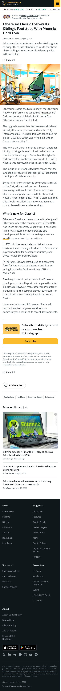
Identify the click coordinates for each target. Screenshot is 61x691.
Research (6, 581)
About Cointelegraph (12, 614)
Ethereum (7, 527)
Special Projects (9, 586)
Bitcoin (5, 522)
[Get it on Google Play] (28, 648)
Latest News (8, 39)
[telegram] (15, 655)
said (32, 176)
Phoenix (45, 112)
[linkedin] (9, 655)
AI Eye (35, 537)
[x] (4, 655)
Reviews (37, 556)
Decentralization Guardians (40, 583)
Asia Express (39, 532)
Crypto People (39, 522)
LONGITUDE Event (41, 595)
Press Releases (9, 576)
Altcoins (6, 532)
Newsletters (8, 620)
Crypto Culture (40, 543)
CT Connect (38, 600)
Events (36, 589)
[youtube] (31, 655)
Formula (37, 571)
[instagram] (25, 655)
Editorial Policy (21, 359)
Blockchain (7, 537)
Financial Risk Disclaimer (8, 637)
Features (37, 516)
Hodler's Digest (40, 527)
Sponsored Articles (11, 571)
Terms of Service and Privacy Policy (16, 686)
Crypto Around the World (41, 550)
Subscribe (30, 341)
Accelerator (38, 576)
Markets (6, 516)
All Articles (38, 511)
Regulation (7, 543)
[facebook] (20, 655)
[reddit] (36, 655)
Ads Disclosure (9, 630)
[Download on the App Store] (10, 648)
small (6, 238)
